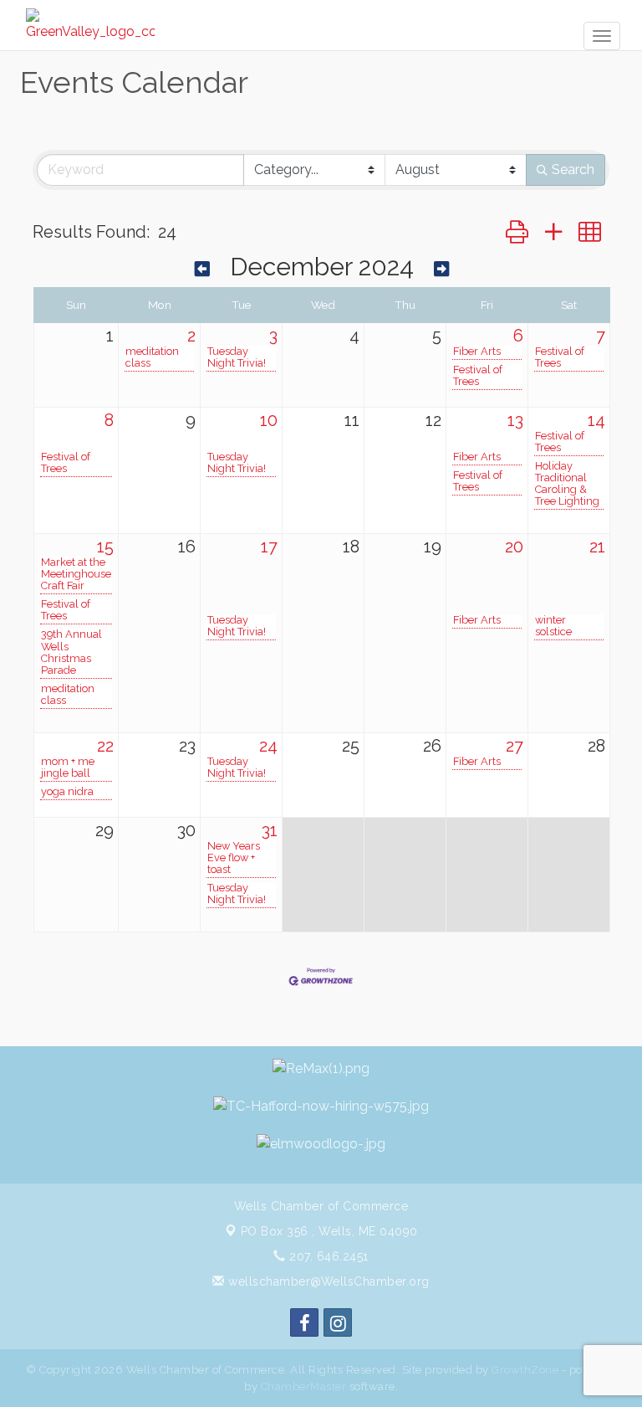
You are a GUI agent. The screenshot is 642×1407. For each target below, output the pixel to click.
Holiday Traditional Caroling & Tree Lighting (567, 483)
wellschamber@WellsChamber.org (327, 1281)
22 (105, 746)
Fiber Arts (477, 351)
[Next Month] (441, 269)
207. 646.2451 (327, 1256)
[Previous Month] (202, 269)
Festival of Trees (477, 376)
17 (269, 547)
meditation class (152, 357)
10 (269, 420)
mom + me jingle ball (67, 767)
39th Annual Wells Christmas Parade (71, 652)
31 (270, 830)
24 (268, 746)
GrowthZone (525, 1369)
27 (514, 746)
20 (514, 547)
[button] (517, 232)
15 (105, 547)
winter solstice (553, 626)
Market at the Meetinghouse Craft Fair (76, 574)
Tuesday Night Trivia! (236, 357)
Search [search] (573, 169)
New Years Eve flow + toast (233, 858)
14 (596, 420)
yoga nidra (67, 792)
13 (515, 420)
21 (597, 547)
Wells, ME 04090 (329, 1231)
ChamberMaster (304, 1386)
